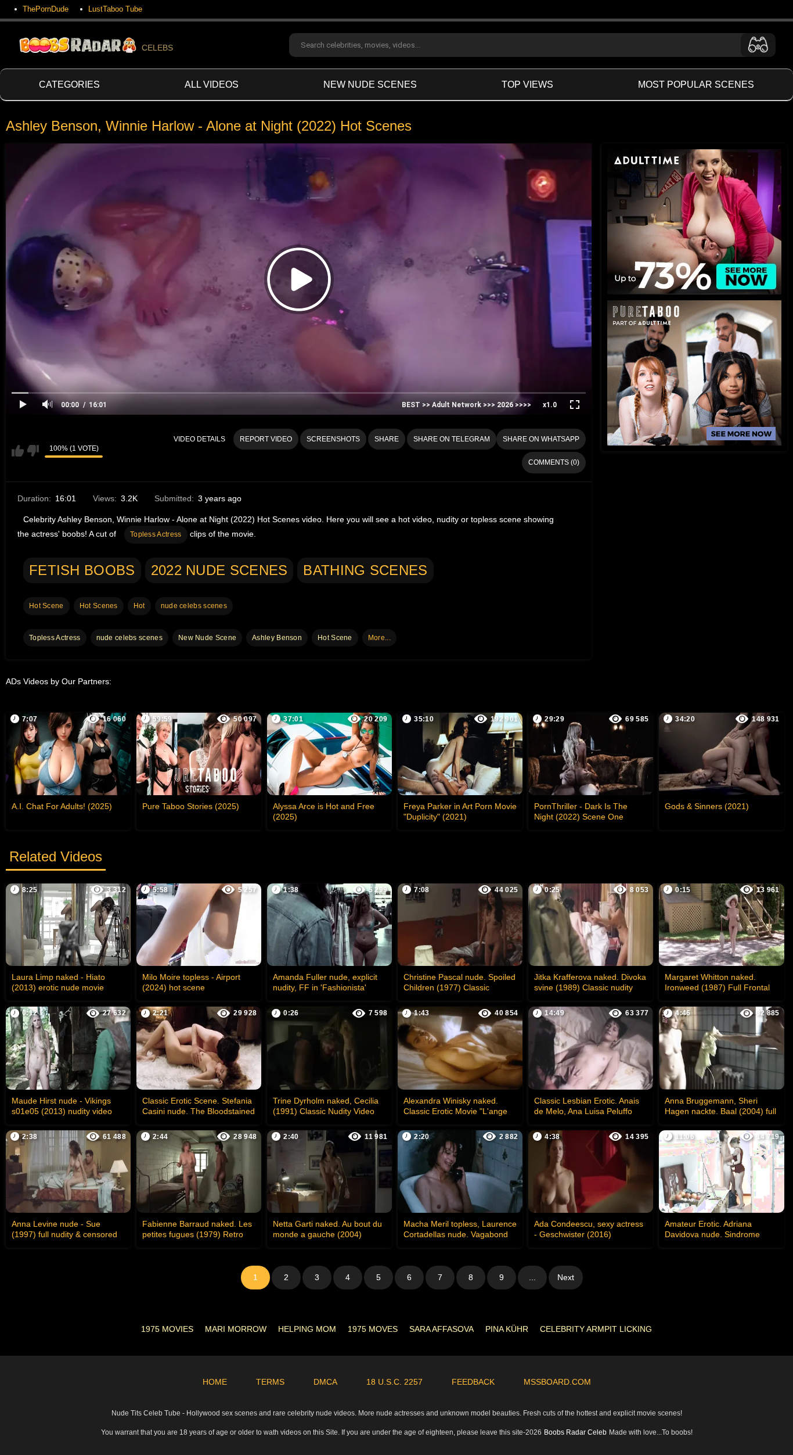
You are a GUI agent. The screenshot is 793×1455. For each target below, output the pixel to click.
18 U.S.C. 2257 (394, 1381)
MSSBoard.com (557, 1381)
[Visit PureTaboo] (694, 373)
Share (386, 439)
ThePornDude (46, 9)
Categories (69, 84)
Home (215, 1381)
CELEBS (157, 47)
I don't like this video (33, 451)
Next (565, 1277)
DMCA (325, 1381)
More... (379, 638)
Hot (139, 606)
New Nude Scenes (370, 84)
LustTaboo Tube (115, 9)
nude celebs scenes (194, 606)
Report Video (266, 439)
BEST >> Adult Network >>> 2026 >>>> (466, 405)
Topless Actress (156, 534)
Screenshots (333, 439)
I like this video (18, 451)
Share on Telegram (451, 439)
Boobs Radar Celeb (575, 1432)
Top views (527, 84)
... (532, 1277)
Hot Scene (46, 606)
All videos (212, 84)
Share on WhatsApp (541, 439)
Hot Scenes (99, 606)
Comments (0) (553, 462)
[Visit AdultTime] (694, 221)
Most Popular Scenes (696, 84)
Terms (270, 1381)
